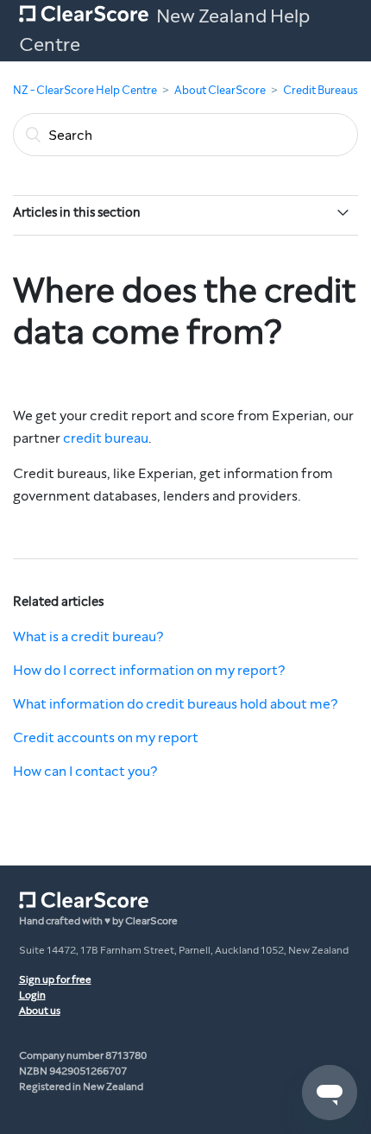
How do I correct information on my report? (149, 670)
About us (39, 1011)
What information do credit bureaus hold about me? (175, 704)
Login (32, 995)
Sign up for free (55, 979)
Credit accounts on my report (105, 737)
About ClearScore (220, 91)
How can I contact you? (85, 771)
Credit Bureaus (320, 91)
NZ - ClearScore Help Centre (85, 91)
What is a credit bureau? (88, 636)
